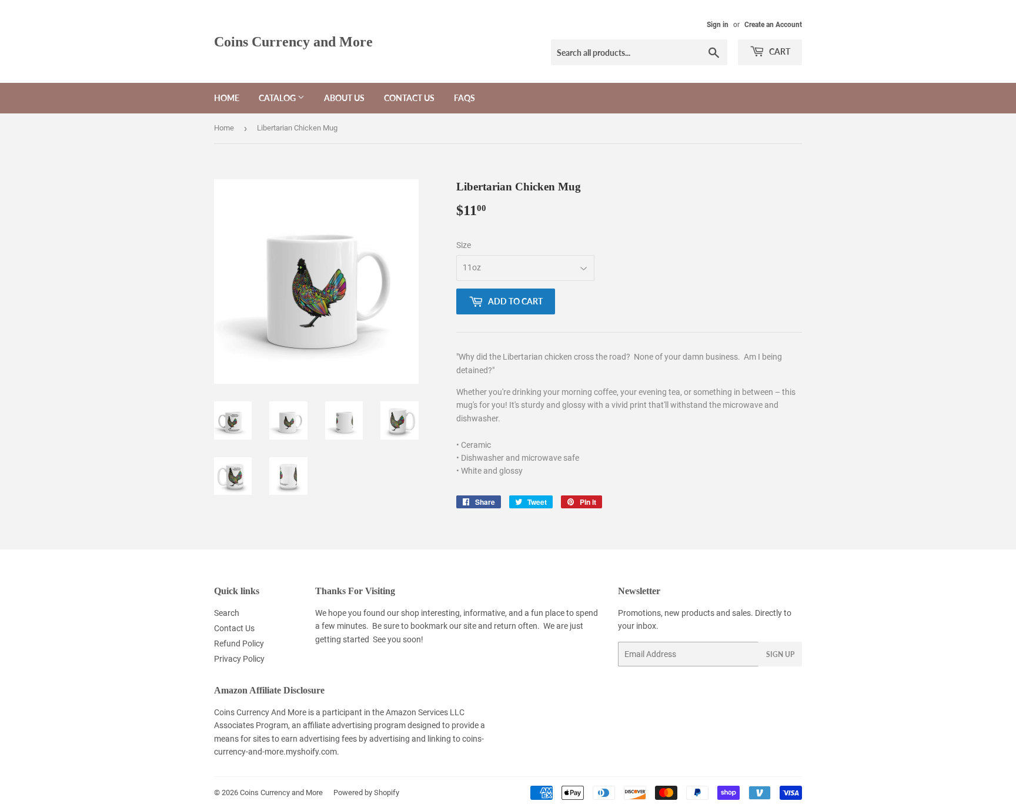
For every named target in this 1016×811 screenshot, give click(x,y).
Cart (778, 51)
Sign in (717, 25)
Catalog (278, 98)
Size (463, 245)
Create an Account (773, 25)
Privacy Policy (239, 658)
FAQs (464, 98)
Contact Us (409, 98)
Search (226, 613)
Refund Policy (239, 643)
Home (226, 98)
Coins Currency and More (293, 41)
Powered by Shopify (366, 792)
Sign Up (780, 654)
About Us (344, 98)
